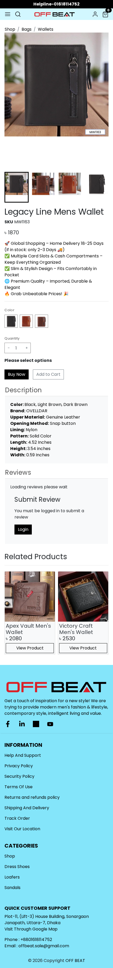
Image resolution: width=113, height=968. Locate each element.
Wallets (45, 29)
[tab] (56, 390)
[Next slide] (100, 187)
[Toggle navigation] (7, 14)
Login (23, 529)
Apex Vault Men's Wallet (28, 629)
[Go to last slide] (13, 187)
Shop (10, 29)
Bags (27, 29)
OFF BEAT (75, 961)
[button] (43, 187)
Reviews (18, 472)
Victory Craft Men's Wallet (76, 629)
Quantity (11, 338)
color (9, 310)
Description (23, 390)
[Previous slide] (13, 613)
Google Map (45, 929)
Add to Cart (48, 374)
